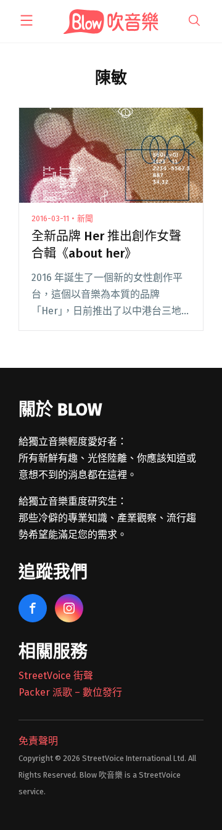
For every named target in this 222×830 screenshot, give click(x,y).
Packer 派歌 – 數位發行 (70, 692)
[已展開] (26, 20)
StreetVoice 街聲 (55, 675)
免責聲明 (38, 741)
